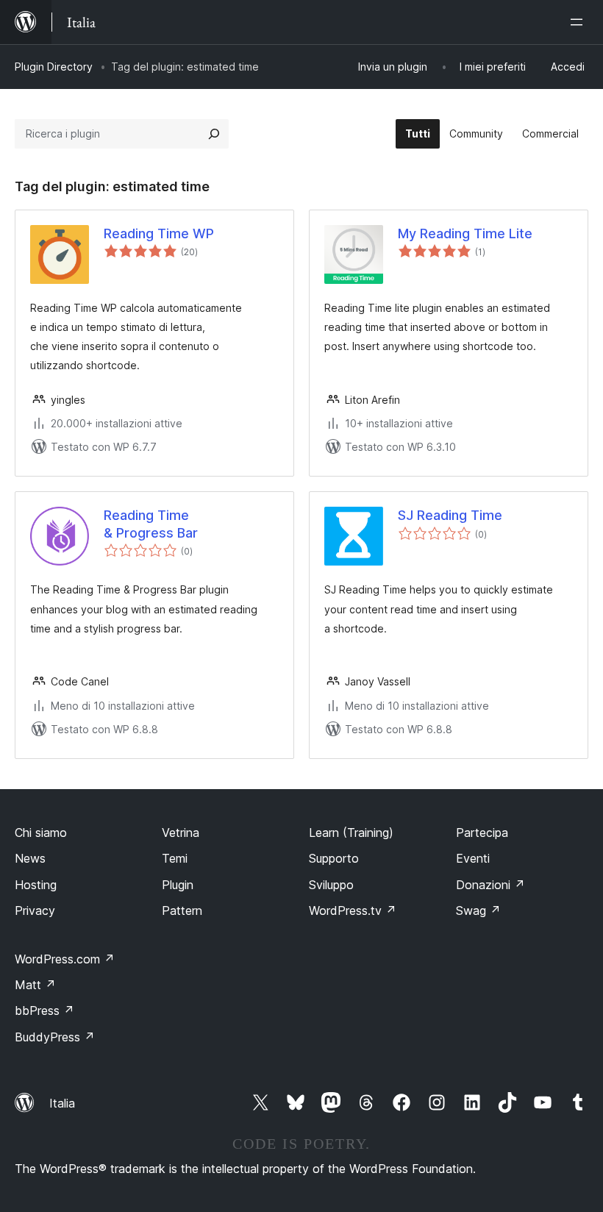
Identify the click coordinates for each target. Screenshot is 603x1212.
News (30, 858)
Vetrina (180, 832)
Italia (62, 1103)
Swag (478, 910)
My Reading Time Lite (465, 233)
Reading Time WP (159, 233)
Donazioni (490, 884)
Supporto (334, 858)
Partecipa (482, 832)
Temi (175, 858)
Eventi (473, 858)
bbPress (44, 1010)
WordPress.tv (352, 910)
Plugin (177, 884)
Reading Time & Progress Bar (151, 523)
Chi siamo (41, 832)
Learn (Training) (351, 832)
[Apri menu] (579, 22)
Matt (35, 984)
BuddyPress (55, 1037)
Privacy (35, 910)
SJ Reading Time (450, 515)
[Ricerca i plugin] (214, 134)
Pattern (182, 910)
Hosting (36, 884)
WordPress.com (65, 959)
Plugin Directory (54, 66)
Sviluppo (331, 884)
